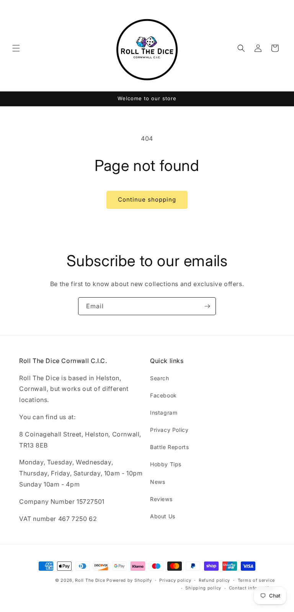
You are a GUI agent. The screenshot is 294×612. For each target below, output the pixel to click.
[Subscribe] (207, 306)
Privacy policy (175, 580)
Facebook (163, 395)
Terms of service (256, 580)
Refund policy (214, 580)
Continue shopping (147, 199)
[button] (16, 48)
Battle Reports (169, 447)
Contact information (252, 588)
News (157, 482)
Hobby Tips (165, 464)
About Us (162, 516)
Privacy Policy (169, 429)
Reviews (161, 499)
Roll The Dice (90, 580)
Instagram (163, 412)
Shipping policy (203, 588)
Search (159, 378)
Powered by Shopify (129, 580)
